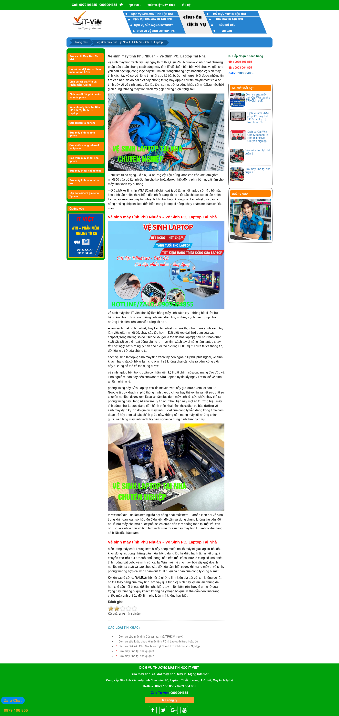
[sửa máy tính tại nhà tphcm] (250, 219)
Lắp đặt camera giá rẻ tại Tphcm (84, 194)
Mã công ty (169, 700)
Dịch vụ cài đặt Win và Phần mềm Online (83, 83)
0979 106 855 (16, 710)
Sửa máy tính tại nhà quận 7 (136, 656)
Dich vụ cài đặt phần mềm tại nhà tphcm (85, 95)
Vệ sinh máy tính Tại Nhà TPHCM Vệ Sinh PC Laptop (84, 110)
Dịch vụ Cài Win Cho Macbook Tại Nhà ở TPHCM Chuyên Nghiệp (159, 646)
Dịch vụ (134, 5)
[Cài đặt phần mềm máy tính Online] (85, 236)
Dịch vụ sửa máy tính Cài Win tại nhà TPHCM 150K (150, 636)
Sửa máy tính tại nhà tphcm (82, 134)
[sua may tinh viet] (87, 20)
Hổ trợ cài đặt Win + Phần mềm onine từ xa (85, 70)
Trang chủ (81, 42)
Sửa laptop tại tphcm (82, 122)
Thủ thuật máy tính (161, 5)
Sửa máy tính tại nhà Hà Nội (84, 181)
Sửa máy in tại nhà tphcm (85, 170)
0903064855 (245, 73)
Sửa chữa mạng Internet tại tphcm (84, 146)
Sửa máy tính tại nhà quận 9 (136, 651)
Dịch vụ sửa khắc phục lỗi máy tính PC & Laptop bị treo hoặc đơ (158, 641)
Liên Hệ (185, 5)
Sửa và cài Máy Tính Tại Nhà (83, 57)
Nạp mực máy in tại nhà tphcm (83, 159)
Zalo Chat (13, 700)
